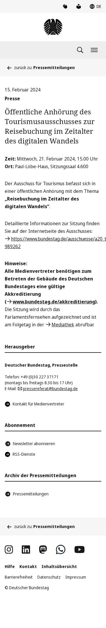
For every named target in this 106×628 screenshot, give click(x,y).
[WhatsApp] (60, 549)
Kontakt (28, 566)
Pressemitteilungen (31, 494)
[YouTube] (79, 549)
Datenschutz (49, 577)
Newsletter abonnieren (34, 443)
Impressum (75, 577)
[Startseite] (53, 27)
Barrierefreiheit (19, 577)
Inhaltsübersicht (59, 566)
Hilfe (10, 566)
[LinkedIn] (26, 549)
